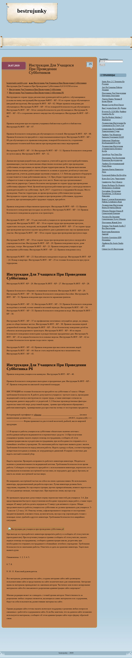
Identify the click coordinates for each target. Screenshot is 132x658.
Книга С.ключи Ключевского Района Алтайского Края (114, 200)
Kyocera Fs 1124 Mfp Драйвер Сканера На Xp (114, 112)
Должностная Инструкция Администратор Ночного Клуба (112, 148)
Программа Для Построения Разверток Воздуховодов (113, 159)
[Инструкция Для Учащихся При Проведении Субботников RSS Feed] (114, 6)
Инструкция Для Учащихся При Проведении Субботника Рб (36, 92)
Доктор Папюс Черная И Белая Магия (112, 100)
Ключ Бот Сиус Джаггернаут (113, 178)
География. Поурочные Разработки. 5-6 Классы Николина (111, 193)
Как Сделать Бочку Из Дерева (114, 108)
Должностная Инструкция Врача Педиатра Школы (112, 206)
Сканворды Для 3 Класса (112, 182)
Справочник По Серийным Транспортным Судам (113, 130)
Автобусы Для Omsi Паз (112, 154)
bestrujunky (32, 11)
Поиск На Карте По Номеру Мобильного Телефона (113, 186)
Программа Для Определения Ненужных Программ (114, 94)
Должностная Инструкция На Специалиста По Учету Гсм (114, 124)
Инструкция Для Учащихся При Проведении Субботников (51, 69)
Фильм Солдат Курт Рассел (113, 105)
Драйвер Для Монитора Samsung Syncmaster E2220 (113, 136)
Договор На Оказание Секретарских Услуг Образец (114, 218)
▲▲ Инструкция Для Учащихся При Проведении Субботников (57, 83)
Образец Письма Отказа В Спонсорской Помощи (112, 212)
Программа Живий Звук (112, 222)
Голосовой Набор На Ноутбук (114, 175)
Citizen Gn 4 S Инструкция (112, 249)
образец (37, 414)
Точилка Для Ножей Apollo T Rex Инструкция (114, 227)
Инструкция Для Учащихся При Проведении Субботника (35, 89)
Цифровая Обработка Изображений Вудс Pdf (111, 141)
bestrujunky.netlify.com (17, 83)
